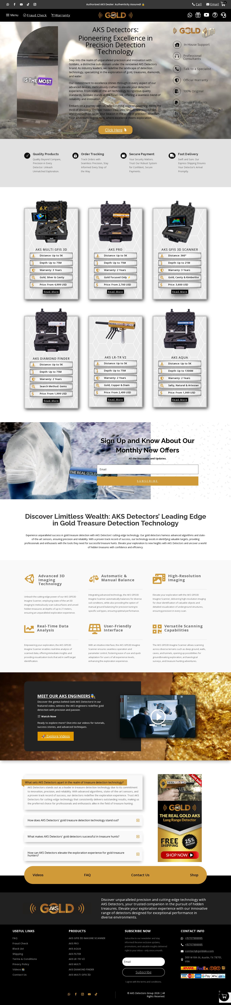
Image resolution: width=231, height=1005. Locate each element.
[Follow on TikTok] (28, 4)
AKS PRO (115, 249)
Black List (18, 948)
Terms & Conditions (25, 959)
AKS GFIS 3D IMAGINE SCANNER (87, 938)
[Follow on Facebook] (14, 4)
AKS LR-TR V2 (115, 357)
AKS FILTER (75, 954)
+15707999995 (194, 938)
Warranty (62, 15)
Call (199, 4)
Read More (51, 291)
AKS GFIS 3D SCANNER (179, 249)
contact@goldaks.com (199, 951)
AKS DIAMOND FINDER (51, 358)
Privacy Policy (21, 964)
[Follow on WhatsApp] (7, 4)
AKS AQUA (179, 357)
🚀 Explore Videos (55, 736)
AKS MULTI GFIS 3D (51, 249)
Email (214, 4)
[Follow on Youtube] (21, 4)
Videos (38, 875)
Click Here (113, 129)
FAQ (87, 875)
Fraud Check (37, 15)
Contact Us (140, 875)
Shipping (18, 954)
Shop (194, 875)
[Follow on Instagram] (35, 4)
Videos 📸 (19, 969)
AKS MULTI (75, 964)
